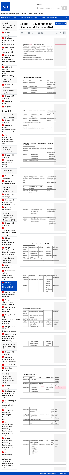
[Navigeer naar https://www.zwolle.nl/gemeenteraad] (5, 7)
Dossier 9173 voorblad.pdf (8, 387)
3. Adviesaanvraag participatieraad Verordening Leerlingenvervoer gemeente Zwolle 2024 (8, 429)
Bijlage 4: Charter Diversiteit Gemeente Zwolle (8, 302)
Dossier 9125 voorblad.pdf (8, 266)
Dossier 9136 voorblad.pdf (8, 177)
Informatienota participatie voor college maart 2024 (8, 202)
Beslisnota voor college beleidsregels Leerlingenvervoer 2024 (9, 394)
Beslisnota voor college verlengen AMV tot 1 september (9, 359)
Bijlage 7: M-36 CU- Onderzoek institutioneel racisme (9, 329)
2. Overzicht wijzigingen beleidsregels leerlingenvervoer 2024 (7, 415)
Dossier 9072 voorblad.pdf (8, 121)
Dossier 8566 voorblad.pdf (8, 353)
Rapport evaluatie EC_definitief (6, 109)
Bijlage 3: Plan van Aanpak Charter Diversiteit (8, 294)
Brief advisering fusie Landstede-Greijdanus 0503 (8, 50)
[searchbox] (49, 8)
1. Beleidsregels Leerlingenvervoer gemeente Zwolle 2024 (9, 404)
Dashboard (4, 13)
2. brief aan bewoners (7, 369)
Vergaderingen (14, 13)
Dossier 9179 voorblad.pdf (8, 34)
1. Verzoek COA (10, 365)
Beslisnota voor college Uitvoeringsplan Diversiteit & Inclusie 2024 (8, 275)
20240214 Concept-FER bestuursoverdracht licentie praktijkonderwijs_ (8, 71)
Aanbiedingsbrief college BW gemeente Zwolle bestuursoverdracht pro (9, 59)
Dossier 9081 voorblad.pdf (8, 156)
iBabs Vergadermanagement (47, 473)
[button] (64, 8)
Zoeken (38, 4)
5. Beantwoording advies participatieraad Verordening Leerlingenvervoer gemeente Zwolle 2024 (8, 460)
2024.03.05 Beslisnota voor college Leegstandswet (7, 164)
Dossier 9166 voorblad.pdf (8, 224)
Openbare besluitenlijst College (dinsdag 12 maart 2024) (35, 17)
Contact (40, 13)
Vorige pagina (62, 23)
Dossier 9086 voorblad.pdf (8, 86)
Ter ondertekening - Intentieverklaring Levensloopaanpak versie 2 (8, 139)
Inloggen (62, 473)
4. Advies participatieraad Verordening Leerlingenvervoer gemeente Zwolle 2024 (8, 444)
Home (13, 17)
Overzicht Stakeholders (6, 208)
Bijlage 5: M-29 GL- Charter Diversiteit (8, 310)
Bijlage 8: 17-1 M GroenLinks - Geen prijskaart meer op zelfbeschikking (9, 337)
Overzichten (23, 13)
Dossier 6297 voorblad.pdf (8, 97)
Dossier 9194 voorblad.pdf (8, 196)
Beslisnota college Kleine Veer (8, 182)
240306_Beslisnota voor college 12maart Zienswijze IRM (9, 233)
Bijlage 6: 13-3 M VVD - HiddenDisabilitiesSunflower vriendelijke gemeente (9, 319)
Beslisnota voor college (8, 102)
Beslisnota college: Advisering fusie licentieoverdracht (8, 41)
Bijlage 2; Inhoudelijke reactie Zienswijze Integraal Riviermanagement (8, 251)
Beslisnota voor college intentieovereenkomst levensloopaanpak (9, 129)
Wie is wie (32, 13)
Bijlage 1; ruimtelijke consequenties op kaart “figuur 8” (8, 241)
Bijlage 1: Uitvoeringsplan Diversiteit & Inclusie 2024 (8, 286)
